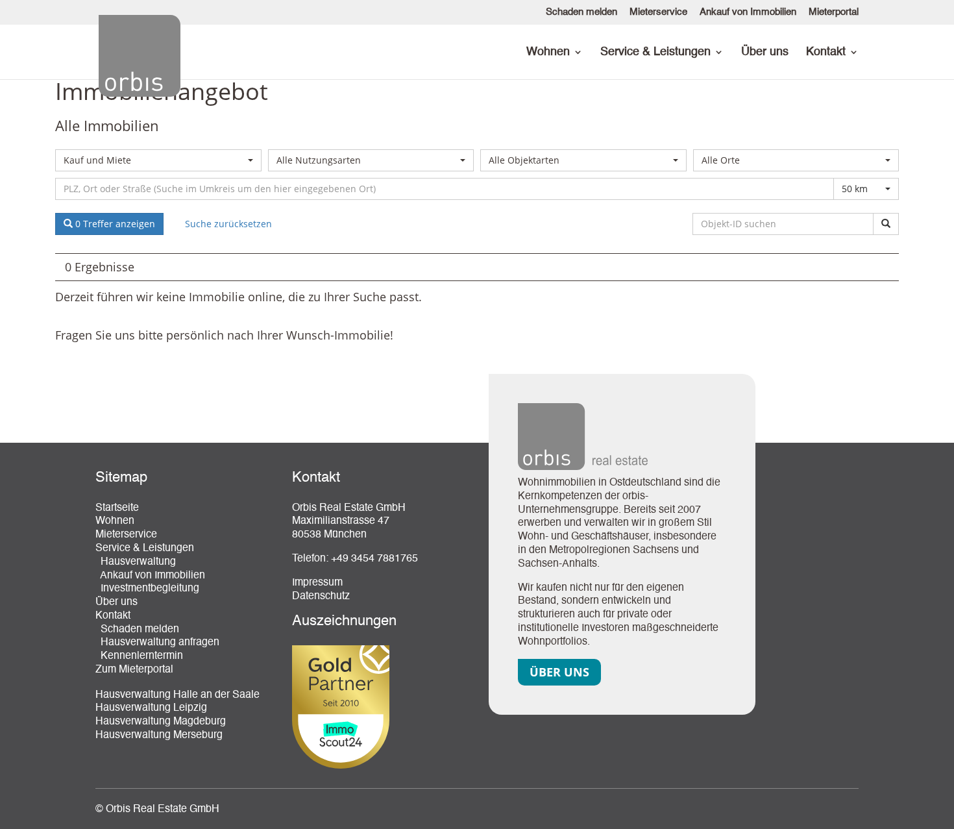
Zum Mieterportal (134, 670)
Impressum (317, 583)
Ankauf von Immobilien (748, 12)
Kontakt (826, 52)
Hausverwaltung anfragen (157, 642)
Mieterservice (658, 12)
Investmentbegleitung (147, 589)
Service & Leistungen (655, 52)
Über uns (765, 52)
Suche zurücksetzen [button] (228, 223)
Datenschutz (321, 596)
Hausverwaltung (135, 562)
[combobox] (158, 160)
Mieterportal (834, 12)
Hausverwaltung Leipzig (151, 708)
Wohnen (548, 52)
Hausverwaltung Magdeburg (160, 722)
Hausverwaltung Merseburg (159, 735)
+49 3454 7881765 (374, 559)
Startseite (117, 508)
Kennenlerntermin (139, 656)
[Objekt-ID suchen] (886, 224)
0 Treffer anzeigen (114, 223)
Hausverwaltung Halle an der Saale (177, 695)
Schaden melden (581, 12)
